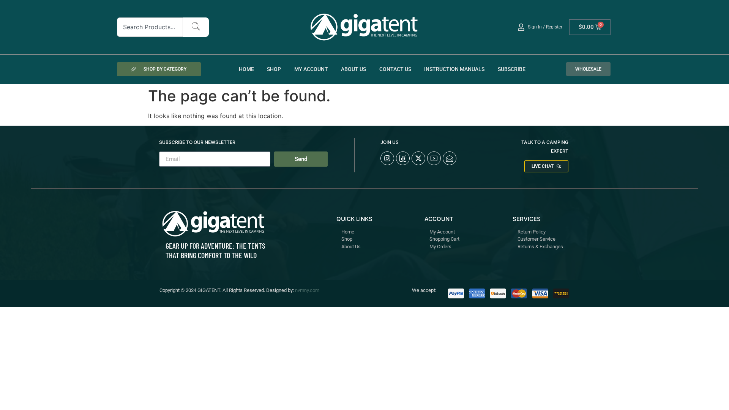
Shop (274, 69)
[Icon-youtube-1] (434, 158)
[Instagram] (387, 158)
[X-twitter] (418, 158)
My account (311, 69)
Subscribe (511, 69)
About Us (353, 69)
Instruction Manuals (454, 69)
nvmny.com (307, 290)
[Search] (196, 27)
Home (246, 69)
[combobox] (150, 27)
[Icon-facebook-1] (403, 158)
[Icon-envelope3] (449, 158)
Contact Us (395, 69)
